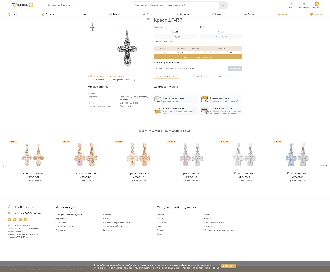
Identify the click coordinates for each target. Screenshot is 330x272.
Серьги (149, 14)
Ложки (218, 14)
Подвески (50, 14)
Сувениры (208, 218)
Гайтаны (208, 226)
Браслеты (184, 14)
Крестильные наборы (214, 222)
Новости (107, 214)
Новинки (318, 14)
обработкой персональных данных (203, 268)
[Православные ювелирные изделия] (22, 7)
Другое (251, 14)
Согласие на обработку (114, 226)
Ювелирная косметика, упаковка (219, 230)
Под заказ (60, 218)
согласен (228, 266)
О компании (60, 222)
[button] (6, 165)
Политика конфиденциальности (118, 222)
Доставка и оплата (64, 226)
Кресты (15, 14)
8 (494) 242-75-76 (24, 207)
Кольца (116, 14)
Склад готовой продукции (60, 5)
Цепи (84, 14)
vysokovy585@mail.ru (27, 213)
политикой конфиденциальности (170, 268)
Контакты (107, 230)
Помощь (107, 218)
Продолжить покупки (166, 76)
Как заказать (61, 230)
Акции (284, 14)
